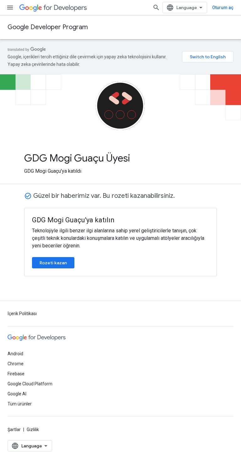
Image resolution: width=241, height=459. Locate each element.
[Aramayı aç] (156, 7)
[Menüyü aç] (10, 7)
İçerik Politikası (22, 313)
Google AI (17, 393)
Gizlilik (33, 429)
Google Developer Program (48, 27)
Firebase (16, 373)
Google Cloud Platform (30, 383)
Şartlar (14, 429)
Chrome (16, 363)
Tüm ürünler (20, 403)
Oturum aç (222, 7)
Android (15, 353)
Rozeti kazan (53, 263)
